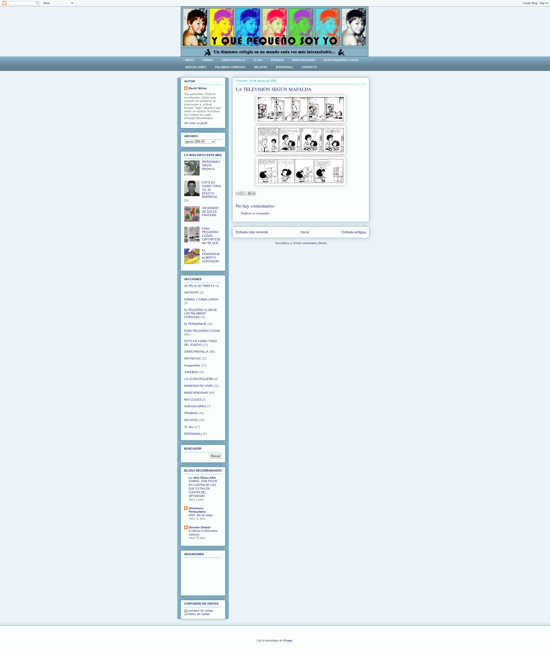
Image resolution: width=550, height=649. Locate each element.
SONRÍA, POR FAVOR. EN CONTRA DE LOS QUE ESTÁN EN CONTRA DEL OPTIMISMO (203, 489)
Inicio (305, 232)
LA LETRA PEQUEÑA (198, 379)
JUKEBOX (191, 372)
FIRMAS (207, 60)
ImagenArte (192, 365)
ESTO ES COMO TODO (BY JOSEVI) (200, 342)
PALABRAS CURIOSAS (230, 67)
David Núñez (197, 88)
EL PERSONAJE (195, 324)
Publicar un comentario (255, 213)
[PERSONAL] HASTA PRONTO (211, 165)
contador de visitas (197, 614)
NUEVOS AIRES (195, 67)
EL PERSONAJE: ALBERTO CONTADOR (211, 256)
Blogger (287, 640)
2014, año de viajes (201, 515)
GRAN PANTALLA (233, 60)
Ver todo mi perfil (195, 123)
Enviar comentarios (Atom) (310, 243)
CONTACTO (309, 67)
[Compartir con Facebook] (250, 193)
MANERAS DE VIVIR (198, 386)
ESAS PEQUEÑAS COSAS (341, 60)
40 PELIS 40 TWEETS (199, 286)
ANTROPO (191, 292)
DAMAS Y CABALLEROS (201, 299)
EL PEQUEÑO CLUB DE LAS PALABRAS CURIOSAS (200, 313)
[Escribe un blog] (242, 193)
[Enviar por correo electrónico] (237, 193)
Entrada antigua (354, 232)
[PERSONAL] (284, 67)
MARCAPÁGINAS (303, 60)
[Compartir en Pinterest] (254, 193)
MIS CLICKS (192, 399)
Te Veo (258, 60)
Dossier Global (199, 527)
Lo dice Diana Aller (202, 477)
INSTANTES (192, 358)
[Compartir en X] (246, 193)
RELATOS (260, 67)
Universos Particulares (197, 509)
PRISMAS (277, 60)
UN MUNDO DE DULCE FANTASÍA (210, 211)
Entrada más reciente (252, 232)
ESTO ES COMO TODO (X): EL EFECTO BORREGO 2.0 (202, 191)
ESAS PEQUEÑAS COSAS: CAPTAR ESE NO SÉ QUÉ (211, 236)
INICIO (189, 60)
